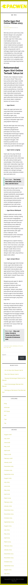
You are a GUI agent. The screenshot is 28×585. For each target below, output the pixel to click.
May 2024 (7, 534)
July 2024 (7, 530)
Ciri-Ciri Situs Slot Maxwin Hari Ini (13, 370)
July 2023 (7, 573)
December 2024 (8, 510)
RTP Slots (20, 346)
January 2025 (8, 506)
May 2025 (7, 490)
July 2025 (7, 482)
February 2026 (8, 458)
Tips (7, 347)
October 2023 (8, 561)
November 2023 (8, 558)
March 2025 (7, 498)
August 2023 (7, 569)
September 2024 (9, 522)
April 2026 (7, 450)
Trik (10, 347)
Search (4, 354)
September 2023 (9, 565)
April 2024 (7, 538)
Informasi (15, 346)
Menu (15, 15)
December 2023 (8, 554)
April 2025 (7, 494)
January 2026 (8, 462)
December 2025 (8, 466)
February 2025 (8, 502)
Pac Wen (14, 6)
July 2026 (7, 438)
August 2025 (7, 478)
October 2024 (8, 518)
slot (5, 347)
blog (11, 346)
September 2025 (9, 474)
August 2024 (8, 526)
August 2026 (8, 434)
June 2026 (7, 442)
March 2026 (7, 454)
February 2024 (8, 546)
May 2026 (7, 446)
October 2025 (8, 470)
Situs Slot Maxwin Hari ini (11, 374)
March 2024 (7, 542)
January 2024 (8, 550)
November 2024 (9, 514)
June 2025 (7, 486)
